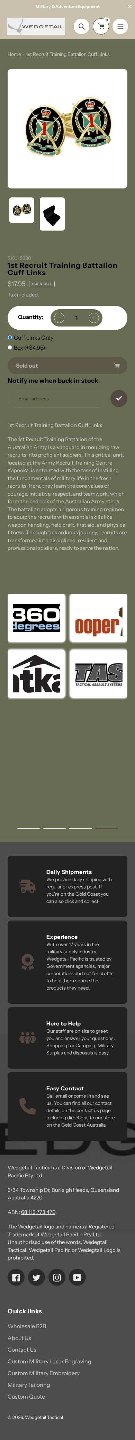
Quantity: (31, 316)
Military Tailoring (29, 1384)
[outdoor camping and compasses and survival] (36, 674)
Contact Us (22, 1349)
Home (14, 54)
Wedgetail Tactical (44, 1417)
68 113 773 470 (38, 1212)
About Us (19, 1337)
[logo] (98, 618)
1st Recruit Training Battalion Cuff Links (68, 54)
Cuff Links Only (33, 337)
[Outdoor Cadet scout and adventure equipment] (36, 618)
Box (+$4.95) (29, 347)
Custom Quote (26, 1396)
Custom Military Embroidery (44, 1373)
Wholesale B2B (27, 1326)
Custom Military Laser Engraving (49, 1361)
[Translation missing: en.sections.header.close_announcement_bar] (129, 6)
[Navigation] (120, 26)
